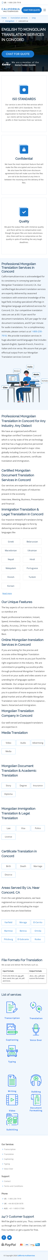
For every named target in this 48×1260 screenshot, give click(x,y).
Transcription (10, 1149)
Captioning (8, 1159)
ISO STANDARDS (24, 99)
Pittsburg (8, 939)
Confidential (24, 158)
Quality (24, 221)
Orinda (38, 930)
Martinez (8, 930)
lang (34, 18)
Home (4, 18)
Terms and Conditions (13, 1186)
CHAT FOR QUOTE (32, 10)
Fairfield (8, 922)
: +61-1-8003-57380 (14, 1208)
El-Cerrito (37, 922)
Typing (7, 1164)
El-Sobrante (23, 939)
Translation (9, 1154)
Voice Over (8, 1169)
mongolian (9, 21)
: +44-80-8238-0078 (13, 1203)
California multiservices (26, 1255)
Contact (7, 1181)
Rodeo (38, 939)
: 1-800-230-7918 (12, 2)
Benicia (23, 930)
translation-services (19, 18)
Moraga (23, 922)
